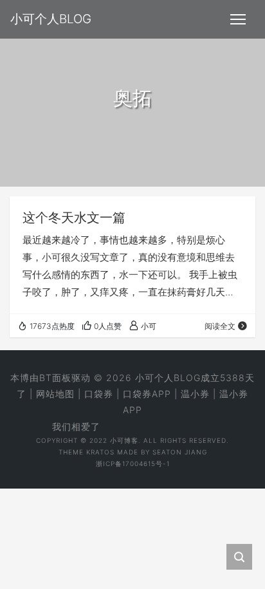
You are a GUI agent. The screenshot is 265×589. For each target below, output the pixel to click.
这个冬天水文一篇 (74, 217)
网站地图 (55, 393)
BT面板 (55, 377)
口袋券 (98, 393)
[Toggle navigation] (238, 19)
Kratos (100, 452)
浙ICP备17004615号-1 (133, 463)
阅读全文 (220, 326)
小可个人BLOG (168, 377)
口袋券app (147, 393)
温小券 (195, 393)
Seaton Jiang (179, 452)
